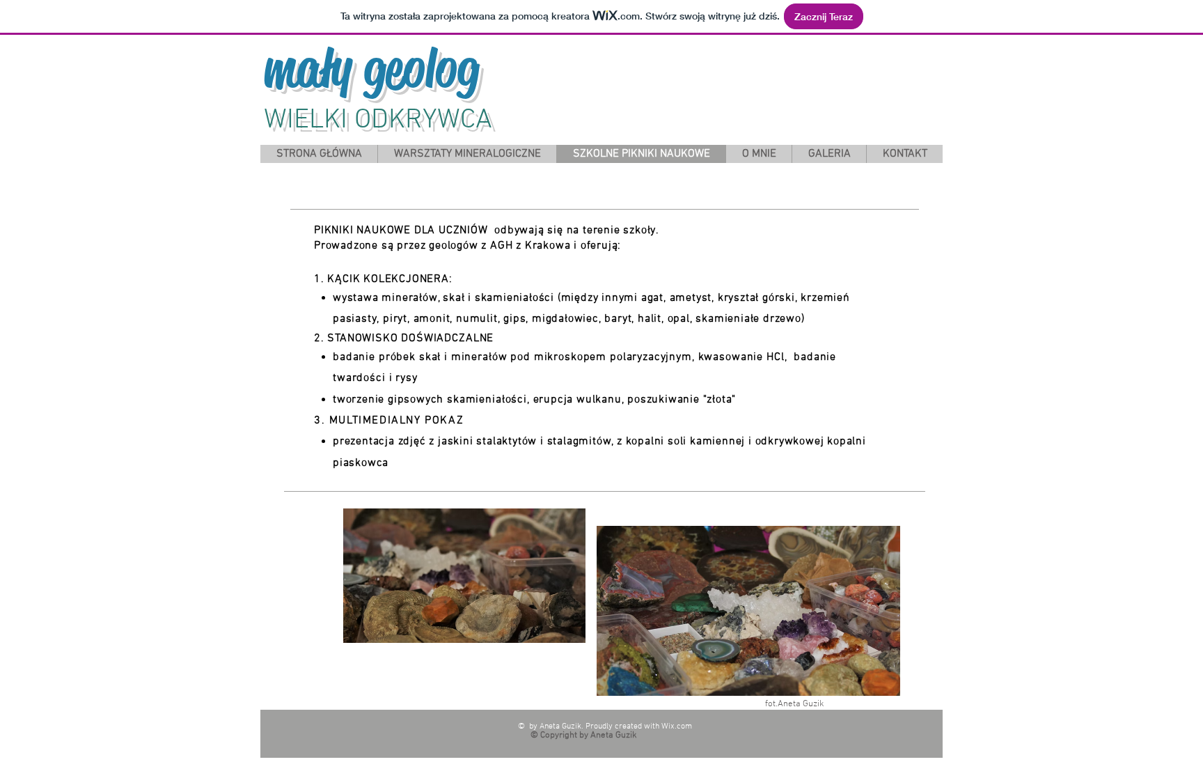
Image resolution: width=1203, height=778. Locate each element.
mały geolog (371, 68)
